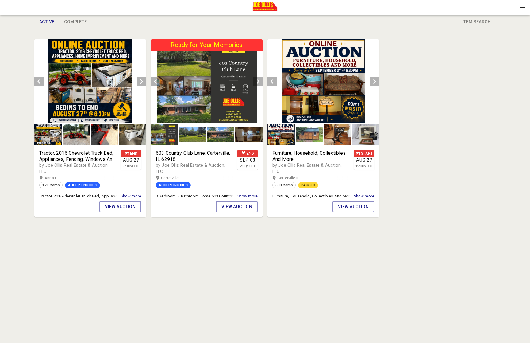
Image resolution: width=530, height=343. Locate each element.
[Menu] (522, 7)
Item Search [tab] (476, 21)
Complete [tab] (75, 21)
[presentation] (265, 7)
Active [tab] (46, 21)
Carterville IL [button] (178, 178)
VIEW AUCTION (120, 206)
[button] (265, 9)
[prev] (39, 81)
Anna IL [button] (57, 178)
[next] (141, 81)
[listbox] (90, 81)
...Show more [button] (129, 196)
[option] (90, 81)
